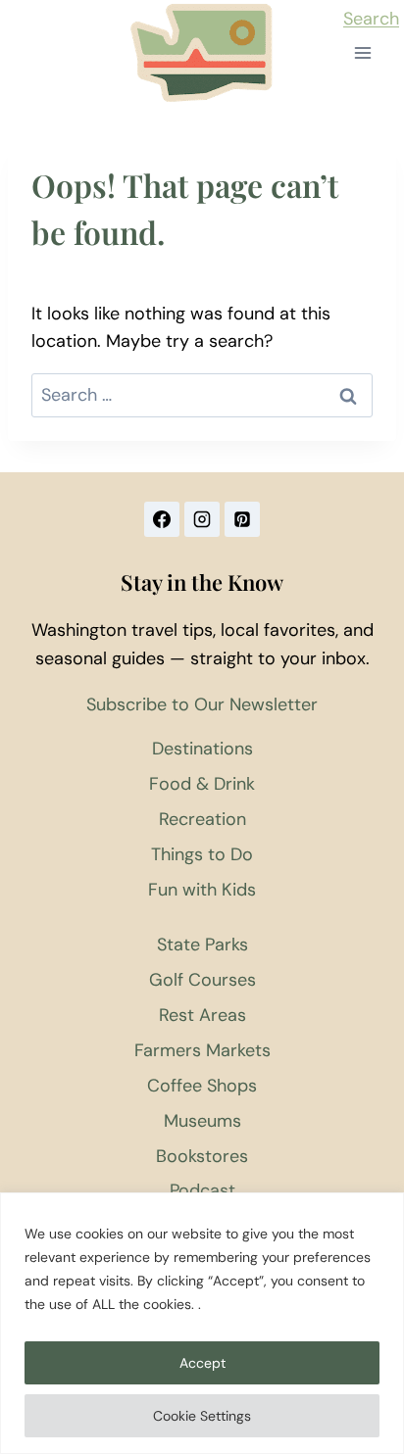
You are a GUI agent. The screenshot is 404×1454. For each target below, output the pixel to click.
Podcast (202, 1190)
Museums (202, 1121)
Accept (202, 1363)
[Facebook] (161, 519)
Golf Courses (202, 980)
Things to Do (202, 854)
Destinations (202, 748)
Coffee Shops (202, 1085)
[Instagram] (202, 519)
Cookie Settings (202, 1416)
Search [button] (371, 18)
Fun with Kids (202, 889)
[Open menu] (362, 53)
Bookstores (202, 1156)
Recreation (202, 819)
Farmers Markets (202, 1050)
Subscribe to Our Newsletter (202, 704)
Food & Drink (202, 784)
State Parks (202, 944)
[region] (202, 1323)
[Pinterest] (242, 519)
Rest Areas (202, 1015)
